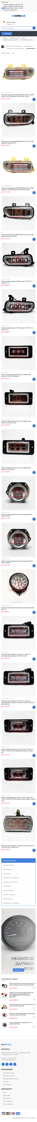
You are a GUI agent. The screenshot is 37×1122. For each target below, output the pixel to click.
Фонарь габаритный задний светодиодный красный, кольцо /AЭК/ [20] (22, 1014)
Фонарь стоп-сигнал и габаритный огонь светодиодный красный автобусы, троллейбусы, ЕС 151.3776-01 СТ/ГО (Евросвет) (21, 995)
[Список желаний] (31, 33)
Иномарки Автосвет (6, 605)
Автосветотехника (8, 865)
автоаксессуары (7, 899)
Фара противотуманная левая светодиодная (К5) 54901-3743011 (16, 515)
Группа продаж (7, 1084)
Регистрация (6, 1095)
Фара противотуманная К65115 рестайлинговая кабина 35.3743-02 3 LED (16, 422)
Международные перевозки (11, 1078)
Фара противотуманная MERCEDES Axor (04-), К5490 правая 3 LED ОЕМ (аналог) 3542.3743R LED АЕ (17, 188)
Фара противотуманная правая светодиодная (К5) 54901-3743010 (17, 562)
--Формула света (5, 279)
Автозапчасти (7, 873)
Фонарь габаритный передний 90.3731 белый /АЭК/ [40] (20, 1023)
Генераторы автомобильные (11, 877)
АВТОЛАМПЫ (7, 886)
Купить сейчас (18, 970)
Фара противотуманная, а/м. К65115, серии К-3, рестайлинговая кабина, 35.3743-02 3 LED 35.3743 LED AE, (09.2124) (17, 702)
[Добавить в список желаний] (16, 87)
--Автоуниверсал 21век (7, 419)
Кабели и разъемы (8, 890)
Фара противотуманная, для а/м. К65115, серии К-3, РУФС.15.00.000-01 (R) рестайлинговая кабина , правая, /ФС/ (18, 799)
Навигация (7, 33)
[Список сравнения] (35, 33)
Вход (4, 1092)
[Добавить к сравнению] (20, 87)
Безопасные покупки (9, 1076)
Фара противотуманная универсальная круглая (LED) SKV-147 (17, 608)
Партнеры (6, 1081)
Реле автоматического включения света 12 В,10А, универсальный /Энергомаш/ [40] (22, 984)
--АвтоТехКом (4, 372)
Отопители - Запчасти (9, 894)
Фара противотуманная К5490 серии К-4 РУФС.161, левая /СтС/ (17, 328)
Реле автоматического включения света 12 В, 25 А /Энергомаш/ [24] (22, 1005)
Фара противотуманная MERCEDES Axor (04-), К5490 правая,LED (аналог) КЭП (17, 235)
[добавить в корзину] (34, 987)
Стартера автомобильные (10, 882)
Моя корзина (6, 1098)
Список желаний (7, 1101)
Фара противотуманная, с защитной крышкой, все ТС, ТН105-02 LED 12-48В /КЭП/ (18, 846)
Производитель (18, 46)
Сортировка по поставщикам (11, 903)
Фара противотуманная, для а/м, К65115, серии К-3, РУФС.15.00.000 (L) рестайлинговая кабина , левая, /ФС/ (17, 750)
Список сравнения (8, 1104)
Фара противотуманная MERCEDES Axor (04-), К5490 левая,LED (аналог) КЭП (17, 142)
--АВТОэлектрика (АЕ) (6, 92)
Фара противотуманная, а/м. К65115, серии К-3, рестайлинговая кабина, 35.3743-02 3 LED (16, 655)
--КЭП (2, 139)
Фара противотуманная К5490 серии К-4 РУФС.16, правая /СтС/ (17, 282)
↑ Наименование (28, 46)
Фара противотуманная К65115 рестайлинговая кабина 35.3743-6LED (16, 468)
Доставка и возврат (9, 1073)
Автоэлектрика (7, 869)
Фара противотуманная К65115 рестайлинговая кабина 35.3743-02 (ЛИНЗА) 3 (16, 375)
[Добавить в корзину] (34, 99)
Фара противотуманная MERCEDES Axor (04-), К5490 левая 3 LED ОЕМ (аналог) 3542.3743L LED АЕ (17, 95)
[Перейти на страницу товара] (18, 73)
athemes (33, 1118)
